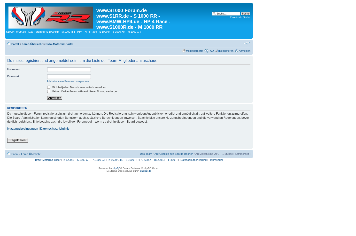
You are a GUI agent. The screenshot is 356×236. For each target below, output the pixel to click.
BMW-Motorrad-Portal (59, 44)
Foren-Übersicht (32, 44)
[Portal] (51, 16)
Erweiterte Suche (240, 17)
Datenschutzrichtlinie (55, 128)
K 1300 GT (83, 159)
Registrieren (226, 50)
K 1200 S (68, 159)
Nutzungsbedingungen (22, 128)
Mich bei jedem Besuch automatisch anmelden (78, 87)
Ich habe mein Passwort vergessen (68, 81)
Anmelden (244, 50)
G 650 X (146, 159)
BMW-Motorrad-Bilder (48, 159)
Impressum (216, 159)
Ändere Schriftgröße (246, 43)
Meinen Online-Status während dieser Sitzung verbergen (84, 91)
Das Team (146, 153)
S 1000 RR (132, 159)
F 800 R (173, 159)
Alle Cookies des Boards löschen (174, 153)
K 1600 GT (99, 159)
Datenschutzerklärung (193, 159)
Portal (15, 44)
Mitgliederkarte (194, 50)
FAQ (211, 50)
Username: (14, 69)
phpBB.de (145, 171)
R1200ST (159, 159)
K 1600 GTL (115, 159)
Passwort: (13, 76)
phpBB (116, 168)
